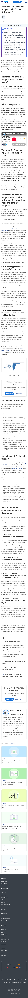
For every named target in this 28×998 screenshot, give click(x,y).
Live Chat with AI (4, 902)
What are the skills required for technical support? (13, 669)
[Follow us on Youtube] (19, 990)
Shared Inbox (3, 895)
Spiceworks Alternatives (5, 920)
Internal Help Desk (4, 897)
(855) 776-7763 (4, 950)
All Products (3, 944)
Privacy (8, 982)
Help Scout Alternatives (5, 923)
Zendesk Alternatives (5, 916)
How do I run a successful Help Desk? (13, 662)
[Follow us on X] (12, 990)
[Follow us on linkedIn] (9, 990)
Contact (14, 979)
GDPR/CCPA (23, 979)
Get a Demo (18, 393)
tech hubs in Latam (17, 468)
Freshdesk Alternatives (5, 918)
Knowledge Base (4, 934)
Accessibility (23, 982)
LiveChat (2, 932)
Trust (18, 979)
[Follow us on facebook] (15, 990)
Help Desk (7, 21)
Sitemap (8, 993)
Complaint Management (5, 904)
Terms (3, 982)
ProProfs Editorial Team (16, 714)
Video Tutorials (4, 883)
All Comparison (4, 925)
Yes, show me (9, 393)
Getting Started (4, 881)
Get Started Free (17, 1)
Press (6, 979)
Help (2, 953)
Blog (3, 979)
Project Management (5, 939)
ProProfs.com (3, 941)
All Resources (4, 888)
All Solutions (3, 909)
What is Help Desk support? (14, 641)
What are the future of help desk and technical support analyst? (13, 675)
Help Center (3, 899)
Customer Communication (6, 906)
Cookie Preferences (15, 982)
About (10, 979)
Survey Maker (3, 936)
